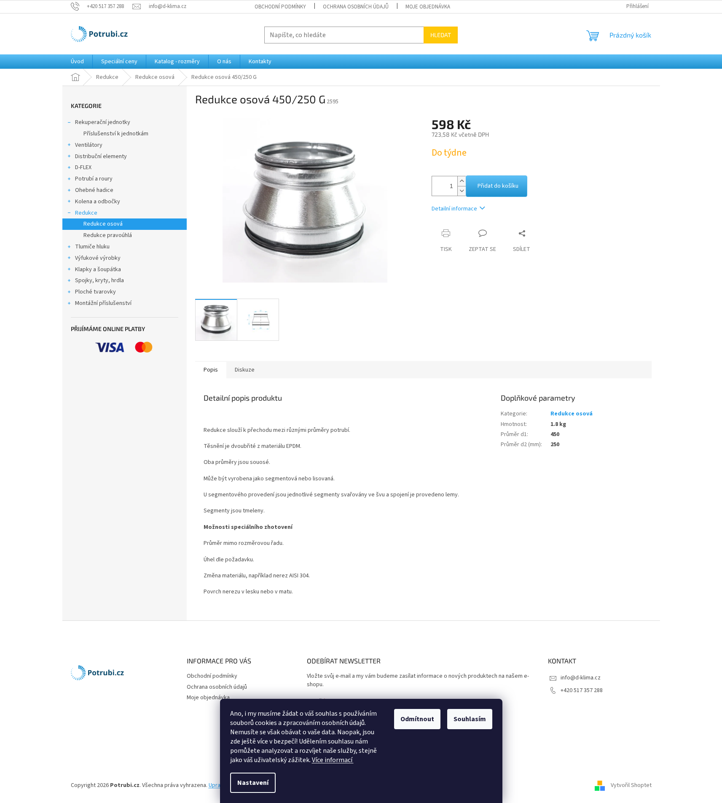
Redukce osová (103, 224)
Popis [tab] (211, 370)
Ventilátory (88, 145)
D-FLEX (83, 167)
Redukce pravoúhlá (107, 235)
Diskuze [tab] (245, 370)
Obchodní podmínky (280, 7)
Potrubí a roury (94, 179)
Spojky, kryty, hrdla (99, 280)
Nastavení (252, 782)
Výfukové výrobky (98, 258)
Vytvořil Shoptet (631, 785)
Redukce (86, 213)
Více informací (333, 760)
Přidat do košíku (498, 186)
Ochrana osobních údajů (356, 7)
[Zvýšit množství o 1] (461, 181)
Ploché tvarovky (95, 292)
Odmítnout (417, 719)
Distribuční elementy (101, 156)
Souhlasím (470, 719)
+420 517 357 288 (582, 690)
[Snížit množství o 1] (461, 191)
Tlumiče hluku (92, 247)
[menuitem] (77, 61)
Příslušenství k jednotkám (115, 133)
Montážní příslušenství (103, 303)
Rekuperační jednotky (102, 122)
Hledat (440, 34)
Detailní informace (454, 209)
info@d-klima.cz (581, 678)
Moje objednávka (427, 7)
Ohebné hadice (94, 190)
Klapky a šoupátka (98, 269)
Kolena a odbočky (97, 201)
